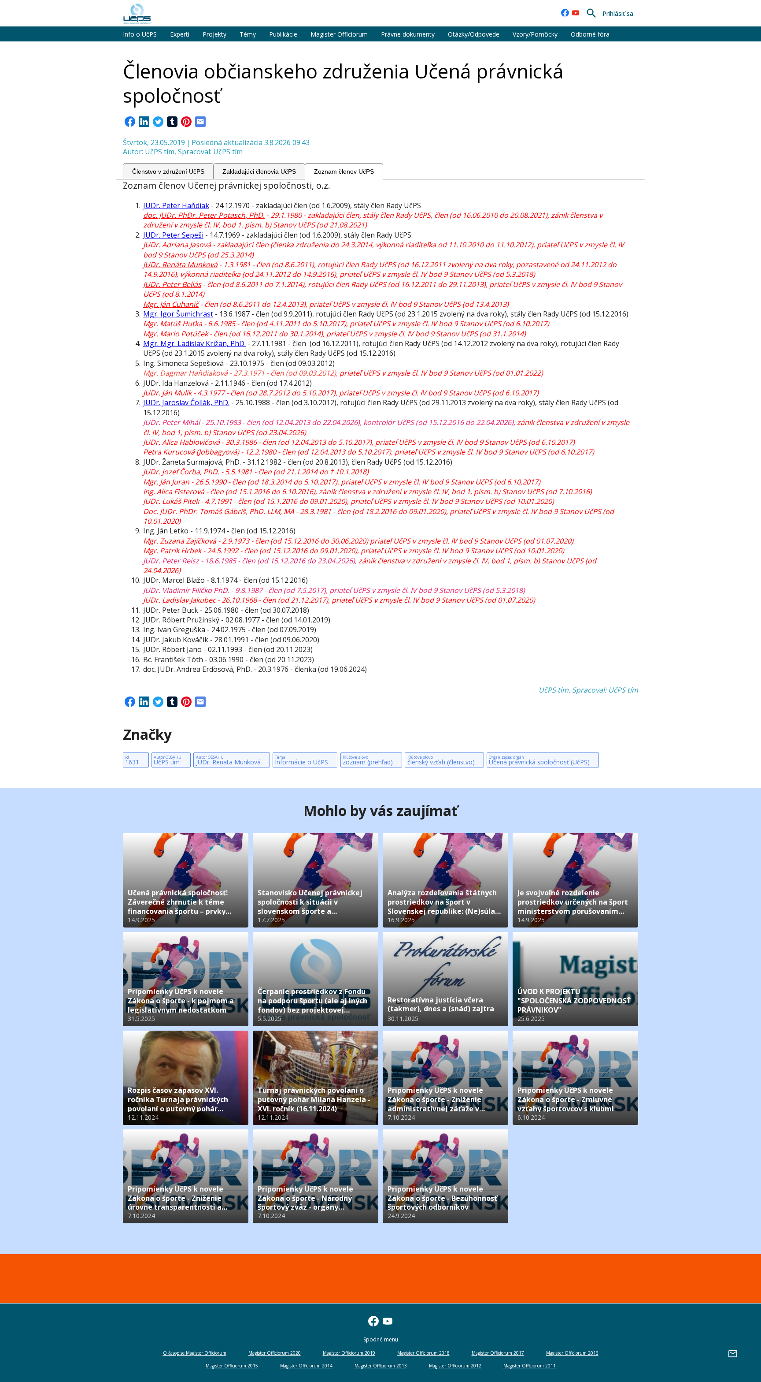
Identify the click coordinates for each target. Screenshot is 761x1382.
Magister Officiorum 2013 (381, 1366)
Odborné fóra (590, 34)
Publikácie (283, 34)
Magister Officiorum (339, 34)
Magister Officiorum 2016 (572, 1353)
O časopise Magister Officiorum (194, 1353)
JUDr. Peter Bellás (172, 284)
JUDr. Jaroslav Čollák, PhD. (186, 402)
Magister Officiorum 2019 (349, 1353)
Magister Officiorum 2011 (529, 1366)
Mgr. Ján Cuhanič (171, 304)
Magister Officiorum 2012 (455, 1366)
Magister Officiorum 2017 (498, 1353)
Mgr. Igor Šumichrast (178, 314)
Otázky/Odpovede (473, 34)
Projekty (214, 34)
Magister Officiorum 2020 (274, 1353)
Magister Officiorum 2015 (232, 1366)
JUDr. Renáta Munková (180, 264)
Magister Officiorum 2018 (423, 1353)
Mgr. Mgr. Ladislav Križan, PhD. (194, 343)
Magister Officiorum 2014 (306, 1366)
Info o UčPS (140, 34)
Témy (248, 34)
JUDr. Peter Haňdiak (176, 205)
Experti (179, 34)
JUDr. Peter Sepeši (173, 235)
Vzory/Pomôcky (535, 34)
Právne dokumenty (408, 34)
